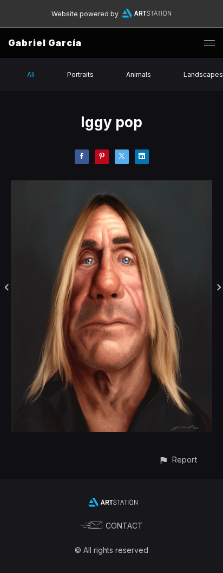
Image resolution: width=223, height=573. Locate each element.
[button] (177, 459)
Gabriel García (45, 42)
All (31, 74)
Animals (138, 74)
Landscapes (203, 74)
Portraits (80, 74)
